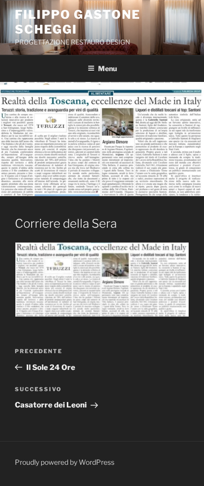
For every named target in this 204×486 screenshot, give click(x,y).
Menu (107, 68)
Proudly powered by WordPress (64, 462)
